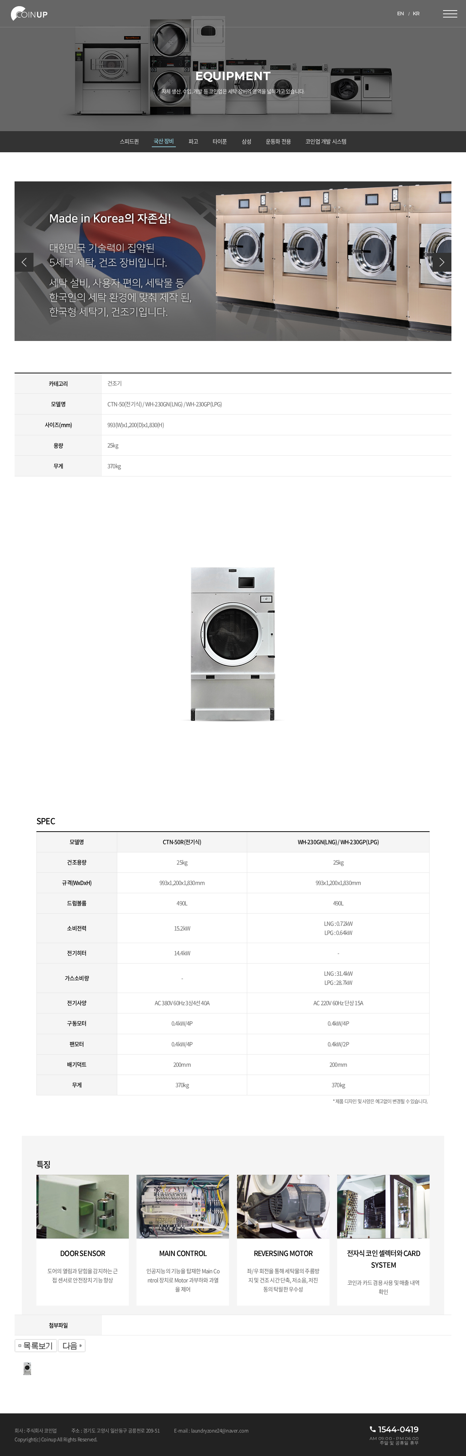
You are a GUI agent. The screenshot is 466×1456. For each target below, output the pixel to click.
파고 (193, 141)
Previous (24, 262)
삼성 (246, 141)
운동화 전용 (278, 141)
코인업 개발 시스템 (325, 141)
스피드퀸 (129, 141)
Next (442, 262)
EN (400, 13)
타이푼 (220, 141)
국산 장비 (164, 141)
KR (416, 13)
